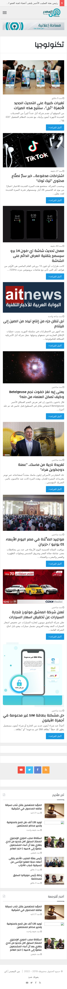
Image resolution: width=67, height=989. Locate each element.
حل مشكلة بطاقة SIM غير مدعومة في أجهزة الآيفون (33, 718)
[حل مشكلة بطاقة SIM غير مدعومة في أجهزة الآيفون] (33, 674)
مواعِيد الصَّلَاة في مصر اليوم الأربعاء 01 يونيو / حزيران (35, 542)
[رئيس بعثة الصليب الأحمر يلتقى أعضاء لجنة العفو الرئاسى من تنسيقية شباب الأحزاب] (54, 862)
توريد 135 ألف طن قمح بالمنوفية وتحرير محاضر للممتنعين (24, 824)
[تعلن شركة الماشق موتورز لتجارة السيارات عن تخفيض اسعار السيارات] (33, 586)
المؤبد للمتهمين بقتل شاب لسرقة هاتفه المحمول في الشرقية (23, 807)
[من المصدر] (51, 12)
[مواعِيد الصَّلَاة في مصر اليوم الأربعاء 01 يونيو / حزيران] (33, 513)
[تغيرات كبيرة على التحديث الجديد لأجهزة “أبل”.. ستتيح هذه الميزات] (33, 77)
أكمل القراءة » (55, 127)
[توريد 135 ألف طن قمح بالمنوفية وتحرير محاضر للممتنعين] (54, 827)
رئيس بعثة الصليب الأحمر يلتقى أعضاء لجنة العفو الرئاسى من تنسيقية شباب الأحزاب (25, 862)
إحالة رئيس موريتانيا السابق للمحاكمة (27, 877)
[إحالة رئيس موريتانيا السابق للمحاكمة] (54, 879)
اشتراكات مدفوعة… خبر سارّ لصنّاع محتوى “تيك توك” (38, 178)
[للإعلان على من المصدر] (33, 26)
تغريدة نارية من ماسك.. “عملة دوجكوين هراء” (41, 467)
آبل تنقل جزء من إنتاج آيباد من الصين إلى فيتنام (33, 323)
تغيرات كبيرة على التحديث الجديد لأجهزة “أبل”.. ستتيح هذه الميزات (39, 105)
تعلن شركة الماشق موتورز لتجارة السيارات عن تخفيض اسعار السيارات (36, 614)
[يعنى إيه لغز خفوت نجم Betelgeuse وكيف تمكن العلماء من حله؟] (33, 367)
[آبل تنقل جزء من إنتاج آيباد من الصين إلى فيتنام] (33, 297)
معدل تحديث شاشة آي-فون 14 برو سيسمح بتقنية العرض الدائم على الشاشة (37, 255)
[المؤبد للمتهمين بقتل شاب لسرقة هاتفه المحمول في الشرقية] (54, 811)
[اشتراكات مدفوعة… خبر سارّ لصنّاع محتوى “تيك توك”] (33, 150)
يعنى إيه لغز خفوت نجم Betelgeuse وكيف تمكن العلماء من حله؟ (36, 394)
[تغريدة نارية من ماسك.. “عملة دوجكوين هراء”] (33, 439)
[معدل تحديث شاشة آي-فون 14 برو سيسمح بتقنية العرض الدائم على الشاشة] (33, 224)
